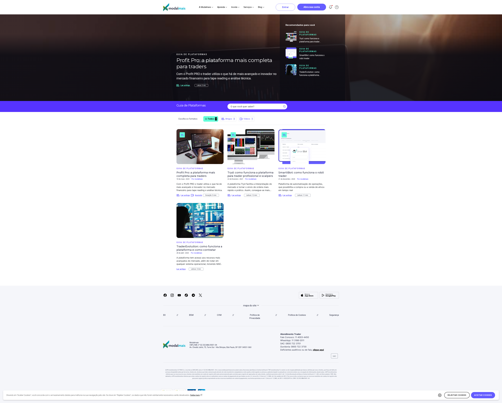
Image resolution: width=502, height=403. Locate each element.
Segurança (334, 315)
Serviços (248, 7)
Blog (260, 7)
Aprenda (221, 7)
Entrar (285, 7)
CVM (219, 315)
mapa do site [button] (249, 305)
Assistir (198, 195)
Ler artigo (185, 195)
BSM (191, 315)
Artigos (230, 119)
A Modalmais (205, 7)
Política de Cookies (297, 315)
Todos (212, 119)
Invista (234, 7)
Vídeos (248, 119)
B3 (164, 315)
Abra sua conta (312, 7)
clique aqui (318, 349)
